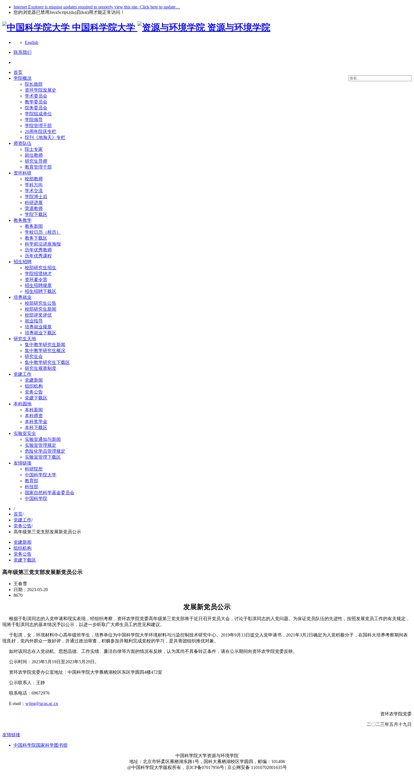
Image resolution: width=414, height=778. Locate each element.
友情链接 (23, 463)
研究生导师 (36, 161)
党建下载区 (36, 397)
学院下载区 (36, 214)
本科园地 (23, 403)
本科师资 (34, 415)
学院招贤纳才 (38, 273)
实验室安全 (25, 433)
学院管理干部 (38, 125)
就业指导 (34, 321)
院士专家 (34, 149)
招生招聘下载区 (40, 291)
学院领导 (34, 119)
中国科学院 (36, 498)
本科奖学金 (36, 421)
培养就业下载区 (40, 332)
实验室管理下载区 (43, 457)
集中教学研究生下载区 (47, 362)
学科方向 (34, 184)
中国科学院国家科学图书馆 (41, 745)
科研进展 (34, 202)
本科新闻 (34, 409)
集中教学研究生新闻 (45, 344)
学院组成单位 (38, 113)
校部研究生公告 (40, 303)
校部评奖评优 (38, 315)
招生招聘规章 (38, 285)
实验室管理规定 (40, 445)
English (31, 42)
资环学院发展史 (40, 90)
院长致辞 (34, 84)
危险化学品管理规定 (45, 451)
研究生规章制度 (40, 368)
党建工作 (23, 374)
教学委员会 (36, 102)
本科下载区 (36, 427)
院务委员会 (36, 107)
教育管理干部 (38, 167)
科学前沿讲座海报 (43, 244)
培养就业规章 (38, 326)
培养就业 (23, 297)
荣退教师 (34, 208)
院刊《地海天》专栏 (45, 137)
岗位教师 (34, 155)
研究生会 (34, 356)
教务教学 (23, 220)
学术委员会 (36, 96)
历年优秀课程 (38, 255)
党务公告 (34, 392)
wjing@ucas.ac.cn (41, 703)
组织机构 (34, 386)
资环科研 (23, 173)
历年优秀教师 (38, 249)
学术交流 (34, 190)
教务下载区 (36, 238)
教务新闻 (34, 226)
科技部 (31, 486)
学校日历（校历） (43, 232)
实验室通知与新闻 (43, 439)
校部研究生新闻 (40, 309)
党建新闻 (34, 380)
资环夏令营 (36, 279)
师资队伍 (23, 143)
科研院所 (34, 469)
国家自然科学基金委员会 (49, 492)
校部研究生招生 (40, 267)
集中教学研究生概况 (45, 350)
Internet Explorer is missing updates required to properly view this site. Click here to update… (97, 7)
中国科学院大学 (40, 474)
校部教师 (34, 178)
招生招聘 (23, 261)
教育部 (31, 480)
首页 (18, 72)
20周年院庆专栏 (40, 131)
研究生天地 (25, 338)
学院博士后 (36, 196)
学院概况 (23, 78)
